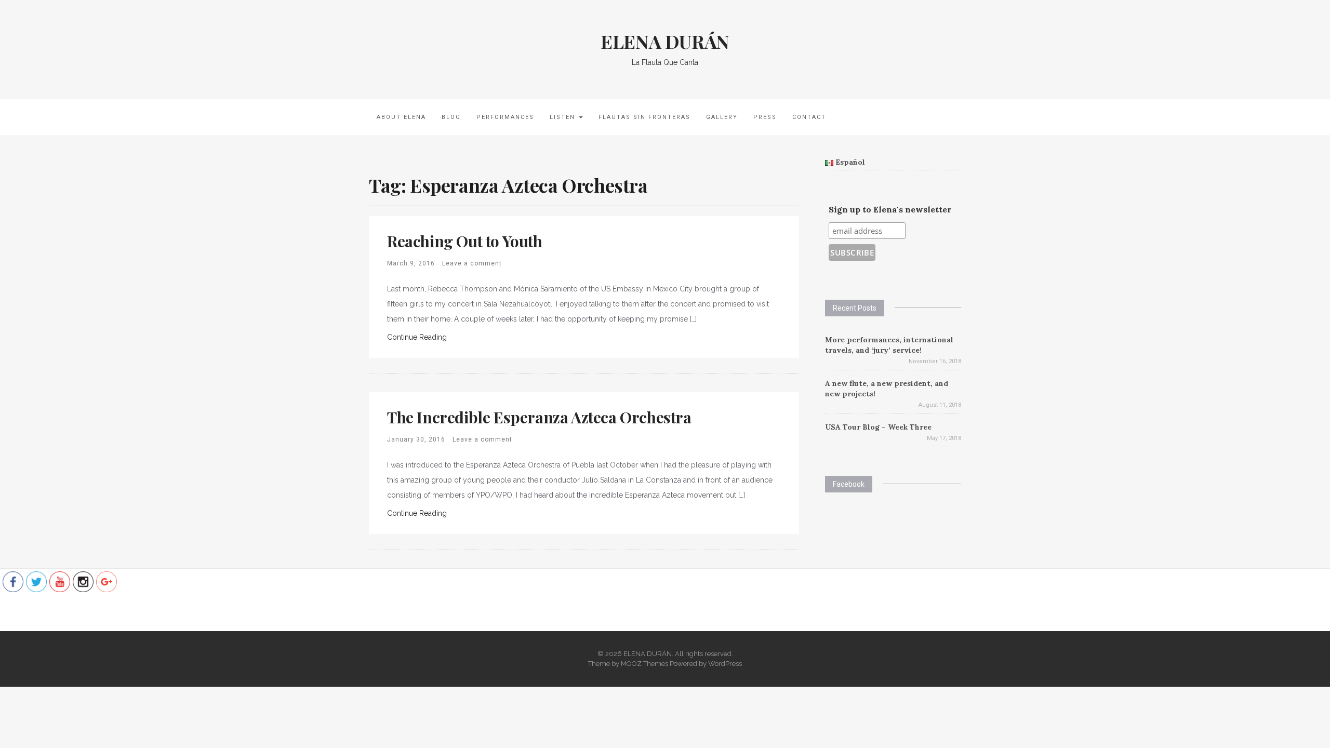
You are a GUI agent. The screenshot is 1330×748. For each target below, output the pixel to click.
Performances (505, 117)
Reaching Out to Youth (464, 241)
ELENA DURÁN (665, 41)
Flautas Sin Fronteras (644, 117)
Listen (564, 117)
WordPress (725, 663)
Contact (809, 117)
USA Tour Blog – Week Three (878, 427)
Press (765, 117)
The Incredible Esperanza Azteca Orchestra (539, 417)
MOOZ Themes (644, 663)
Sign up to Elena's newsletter (890, 209)
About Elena (401, 117)
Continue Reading (417, 337)
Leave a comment (472, 263)
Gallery (722, 117)
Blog (451, 117)
